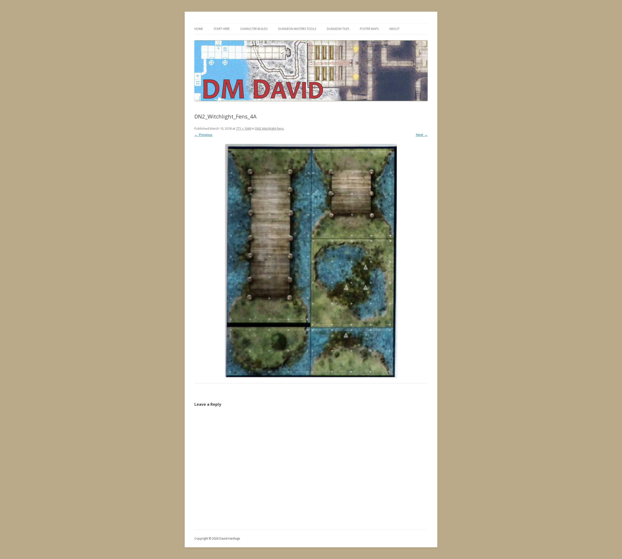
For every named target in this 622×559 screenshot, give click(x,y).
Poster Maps (369, 29)
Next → (422, 134)
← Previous (203, 134)
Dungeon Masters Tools (297, 29)
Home (198, 29)
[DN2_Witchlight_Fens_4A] (311, 260)
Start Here (222, 29)
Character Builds (254, 29)
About (394, 29)
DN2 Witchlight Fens (269, 128)
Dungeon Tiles (338, 29)
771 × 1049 (243, 128)
